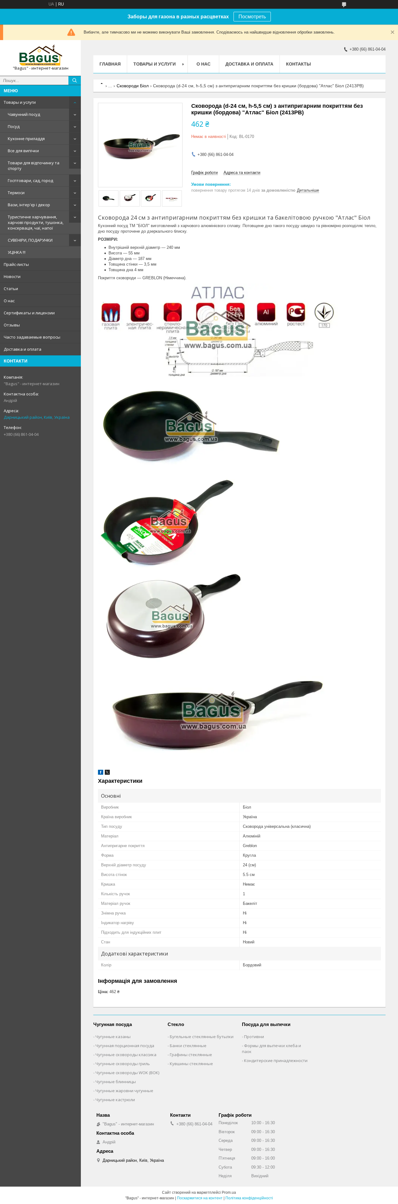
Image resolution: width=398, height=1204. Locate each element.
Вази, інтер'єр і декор (29, 205)
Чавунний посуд (24, 114)
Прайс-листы (16, 264)
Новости (12, 276)
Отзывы (12, 325)
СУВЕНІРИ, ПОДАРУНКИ (30, 240)
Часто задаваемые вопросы (32, 337)
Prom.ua (229, 1192)
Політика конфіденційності (249, 1198)
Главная (110, 64)
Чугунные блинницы (115, 1081)
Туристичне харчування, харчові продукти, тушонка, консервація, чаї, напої (35, 222)
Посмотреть (252, 16)
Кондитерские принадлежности (276, 1060)
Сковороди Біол (133, 85)
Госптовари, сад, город (30, 180)
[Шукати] (74, 80)
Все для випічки (23, 150)
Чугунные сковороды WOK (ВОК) (127, 1072)
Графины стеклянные (191, 1054)
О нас (9, 300)
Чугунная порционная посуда (124, 1045)
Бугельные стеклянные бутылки (202, 1036)
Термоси (16, 192)
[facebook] (100, 773)
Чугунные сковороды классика (125, 1054)
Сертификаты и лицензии (29, 313)
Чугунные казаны (113, 1036)
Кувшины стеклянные (191, 1063)
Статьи (11, 288)
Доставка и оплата (22, 349)
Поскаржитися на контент (200, 1198)
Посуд (14, 126)
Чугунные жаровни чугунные (124, 1090)
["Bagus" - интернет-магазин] (40, 55)
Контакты (298, 64)
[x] (107, 773)
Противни (254, 1036)
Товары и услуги (20, 102)
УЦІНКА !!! (16, 252)
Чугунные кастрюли (115, 1099)
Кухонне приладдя (26, 138)
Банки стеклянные (188, 1045)
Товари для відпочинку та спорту (33, 165)
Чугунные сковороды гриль (122, 1063)
